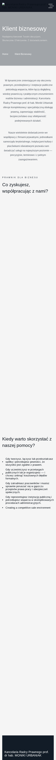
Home (5, 54)
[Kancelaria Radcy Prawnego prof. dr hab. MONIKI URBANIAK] (28, 6)
